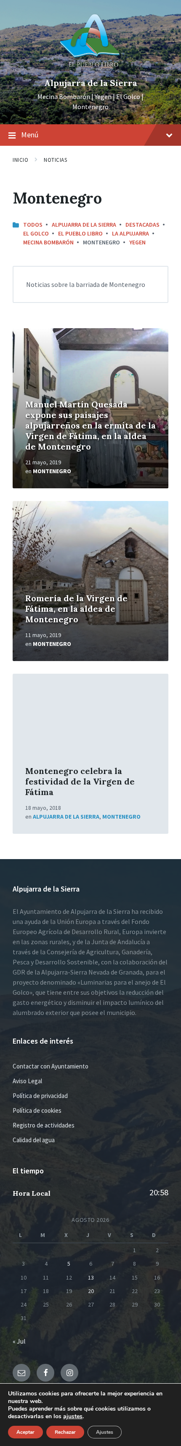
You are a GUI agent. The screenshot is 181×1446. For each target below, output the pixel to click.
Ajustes (104, 1432)
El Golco (36, 233)
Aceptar (25, 1432)
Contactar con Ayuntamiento (50, 1066)
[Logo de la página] (90, 68)
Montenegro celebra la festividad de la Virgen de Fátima (80, 781)
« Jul (19, 1341)
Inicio (20, 159)
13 (91, 1277)
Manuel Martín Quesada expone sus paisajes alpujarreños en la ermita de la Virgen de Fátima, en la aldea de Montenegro (90, 425)
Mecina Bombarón (48, 242)
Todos (33, 224)
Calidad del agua (34, 1140)
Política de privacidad (40, 1096)
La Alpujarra (130, 233)
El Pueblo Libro (80, 233)
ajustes (73, 1416)
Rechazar (65, 1432)
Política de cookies (37, 1110)
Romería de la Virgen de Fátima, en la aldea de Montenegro (76, 608)
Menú (29, 134)
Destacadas (142, 224)
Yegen (137, 242)
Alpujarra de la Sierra (90, 83)
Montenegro (52, 471)
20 (91, 1291)
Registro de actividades (44, 1125)
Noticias (55, 159)
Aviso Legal (27, 1081)
